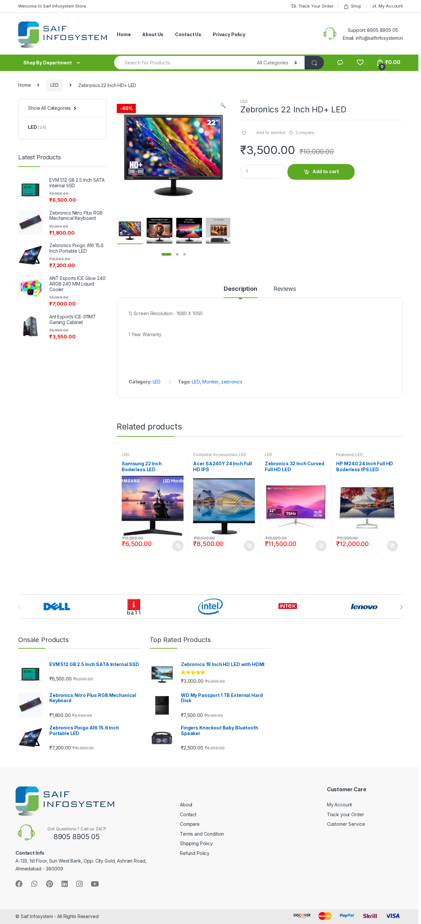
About (186, 804)
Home (124, 34)
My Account (391, 6)
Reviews (284, 289)
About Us (152, 34)
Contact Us (188, 34)
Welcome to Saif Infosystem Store (52, 6)
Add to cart (325, 171)
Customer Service (346, 824)
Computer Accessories (215, 454)
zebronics (231, 381)
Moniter (210, 381)
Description (240, 289)
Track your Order (345, 814)
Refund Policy (195, 853)
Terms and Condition (202, 834)
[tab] (240, 292)
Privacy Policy (229, 34)
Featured (344, 454)
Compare (305, 132)
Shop (356, 6)
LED (54, 85)
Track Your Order (316, 6)
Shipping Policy (196, 843)
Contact (188, 814)
